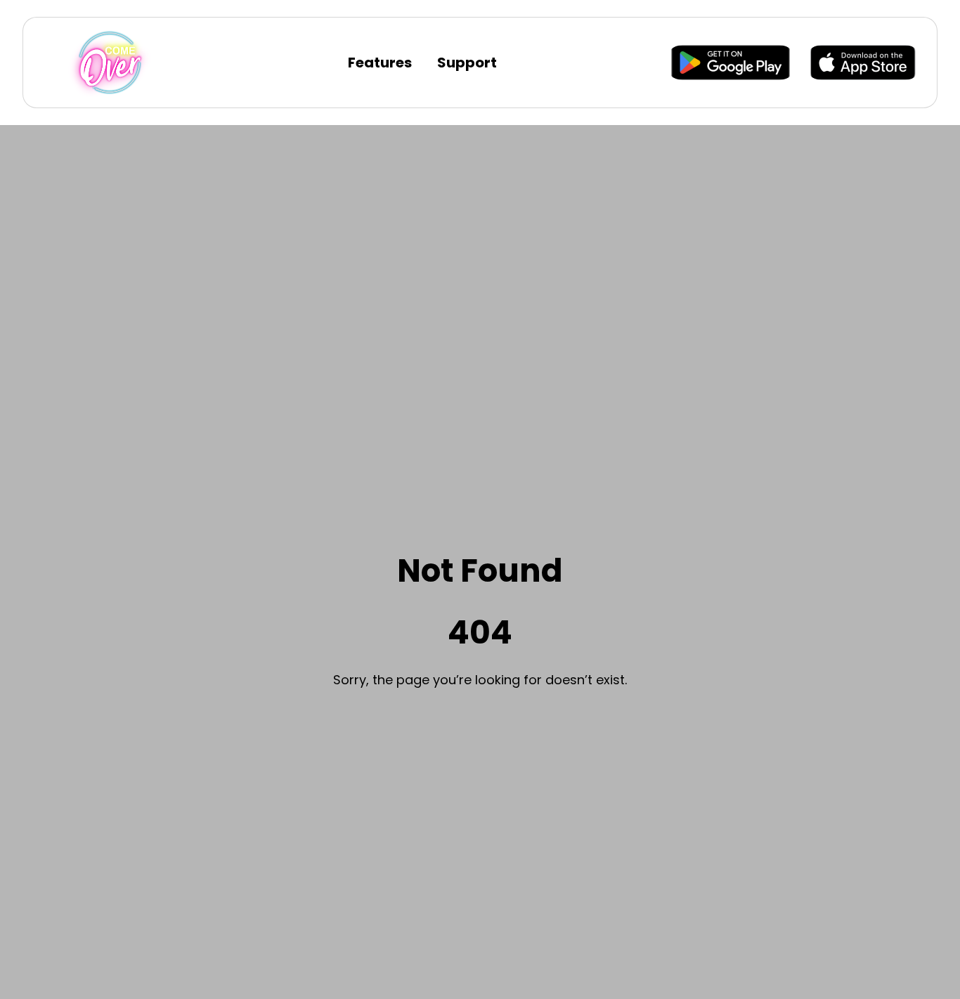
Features (380, 62)
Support (467, 62)
